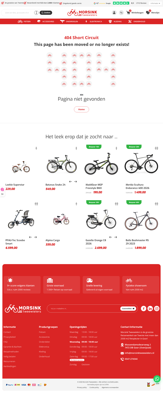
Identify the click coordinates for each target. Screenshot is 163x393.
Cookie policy (94, 387)
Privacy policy (82, 387)
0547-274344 (131, 358)
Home (81, 109)
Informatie (154, 3)
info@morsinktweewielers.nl (139, 353)
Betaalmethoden (11, 351)
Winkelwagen (137, 12)
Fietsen (27, 21)
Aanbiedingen (10, 366)
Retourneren (9, 361)
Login (114, 12)
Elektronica (96, 21)
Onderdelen (72, 21)
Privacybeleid (10, 337)
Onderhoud (139, 21)
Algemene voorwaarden (110, 387)
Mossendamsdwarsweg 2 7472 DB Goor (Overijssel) (138, 346)
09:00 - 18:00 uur (83, 337)
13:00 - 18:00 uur (83, 332)
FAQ (5, 341)
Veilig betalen (10, 356)
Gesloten (80, 364)
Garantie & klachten (12, 346)
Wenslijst (154, 12)
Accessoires (48, 21)
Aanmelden (127, 308)
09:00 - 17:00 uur (83, 358)
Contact (7, 332)
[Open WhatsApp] (157, 379)
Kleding (118, 21)
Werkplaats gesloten (77, 360)
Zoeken (47, 12)
